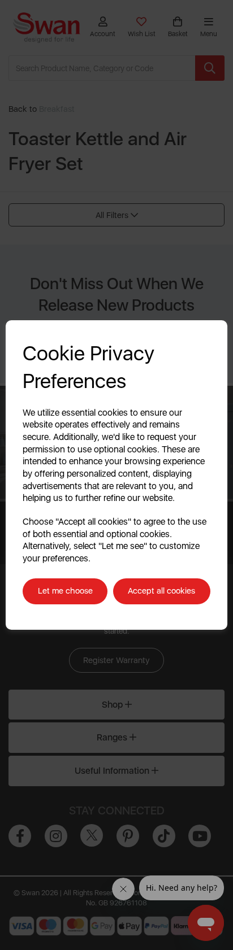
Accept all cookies (161, 591)
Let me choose (65, 591)
